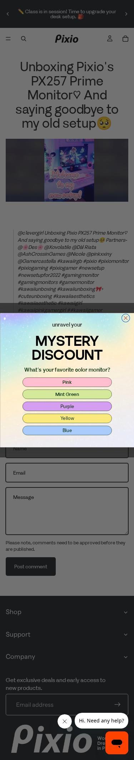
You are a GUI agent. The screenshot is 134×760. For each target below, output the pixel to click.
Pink (67, 381)
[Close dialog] (125, 318)
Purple (67, 405)
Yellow (67, 418)
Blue (67, 430)
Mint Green (67, 394)
